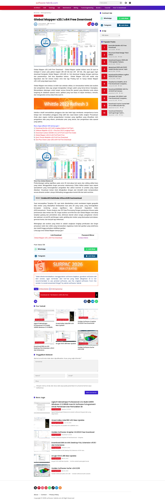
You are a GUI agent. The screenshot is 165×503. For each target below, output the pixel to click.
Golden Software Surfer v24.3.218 (86, 348)
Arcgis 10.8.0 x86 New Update (66, 344)
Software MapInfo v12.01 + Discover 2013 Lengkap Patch (55, 130)
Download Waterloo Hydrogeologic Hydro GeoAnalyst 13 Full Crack (117, 112)
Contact (44, 495)
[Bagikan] (96, 24)
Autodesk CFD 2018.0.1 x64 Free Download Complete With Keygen (118, 97)
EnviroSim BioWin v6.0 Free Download (118, 46)
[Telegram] (92, 301)
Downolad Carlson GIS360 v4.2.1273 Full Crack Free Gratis (56, 133)
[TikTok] (53, 487)
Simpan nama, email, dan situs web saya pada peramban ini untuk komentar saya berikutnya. (63, 387)
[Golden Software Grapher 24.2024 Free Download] (88, 314)
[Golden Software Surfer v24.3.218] (88, 338)
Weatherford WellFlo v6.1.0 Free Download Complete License (118, 83)
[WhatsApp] (96, 301)
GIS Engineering (38, 15)
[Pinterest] (38, 487)
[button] (121, 2)
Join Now (91, 249)
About (36, 495)
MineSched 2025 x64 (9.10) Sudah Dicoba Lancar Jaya (118, 68)
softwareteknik (42, 23)
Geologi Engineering (62, 319)
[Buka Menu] (130, 3)
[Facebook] (85, 301)
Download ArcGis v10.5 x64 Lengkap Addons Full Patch (54, 128)
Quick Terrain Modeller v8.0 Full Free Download (52, 137)
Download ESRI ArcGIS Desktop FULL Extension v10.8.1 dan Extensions (44, 348)
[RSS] (60, 487)
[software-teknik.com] (47, 3)
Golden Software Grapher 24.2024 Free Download (87, 322)
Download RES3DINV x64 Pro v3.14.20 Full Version (118, 90)
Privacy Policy (54, 495)
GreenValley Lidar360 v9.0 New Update (65, 324)
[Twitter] (89, 301)
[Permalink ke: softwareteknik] (36, 24)
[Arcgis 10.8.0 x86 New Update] (66, 336)
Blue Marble (45, 289)
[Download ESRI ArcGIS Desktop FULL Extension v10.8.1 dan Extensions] (44, 337)
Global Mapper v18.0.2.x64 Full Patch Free (50, 135)
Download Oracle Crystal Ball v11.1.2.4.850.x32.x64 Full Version (119, 105)
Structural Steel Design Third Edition (118, 54)
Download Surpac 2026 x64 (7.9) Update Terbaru (118, 61)
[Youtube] (46, 487)
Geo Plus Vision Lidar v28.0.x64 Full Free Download (53, 140)
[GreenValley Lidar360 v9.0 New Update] (66, 315)
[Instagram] (42, 487)
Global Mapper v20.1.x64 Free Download (48, 238)
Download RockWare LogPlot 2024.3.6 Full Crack (119, 75)
